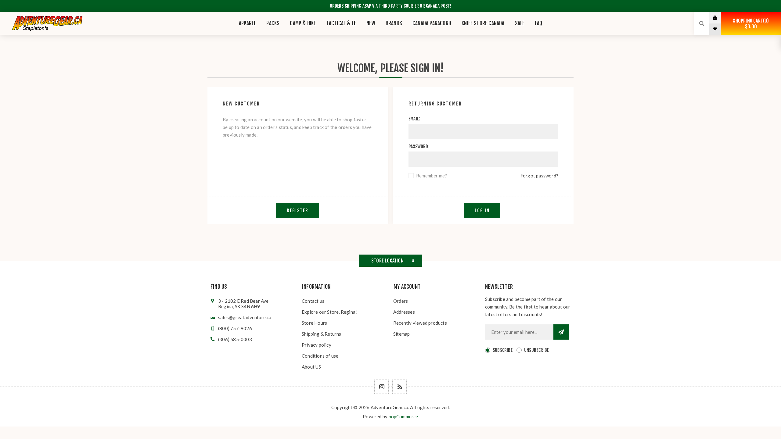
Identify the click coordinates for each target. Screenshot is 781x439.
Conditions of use (320, 356)
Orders (400, 301)
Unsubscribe (536, 350)
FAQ (538, 23)
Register (297, 210)
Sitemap (401, 334)
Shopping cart (750, 24)
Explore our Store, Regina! (329, 312)
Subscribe (503, 350)
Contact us (313, 301)
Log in (719, 18)
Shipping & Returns (321, 334)
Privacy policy (316, 345)
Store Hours (314, 323)
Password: (419, 146)
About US (311, 366)
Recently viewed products (420, 323)
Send (561, 332)
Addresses (404, 312)
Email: (414, 119)
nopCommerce (403, 416)
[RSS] (399, 387)
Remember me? (431, 175)
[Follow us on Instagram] (381, 387)
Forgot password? (539, 175)
